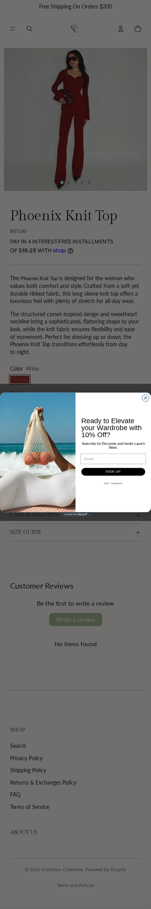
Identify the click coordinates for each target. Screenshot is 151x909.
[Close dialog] (145, 397)
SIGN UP (113, 471)
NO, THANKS (113, 483)
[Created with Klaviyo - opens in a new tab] (75, 514)
